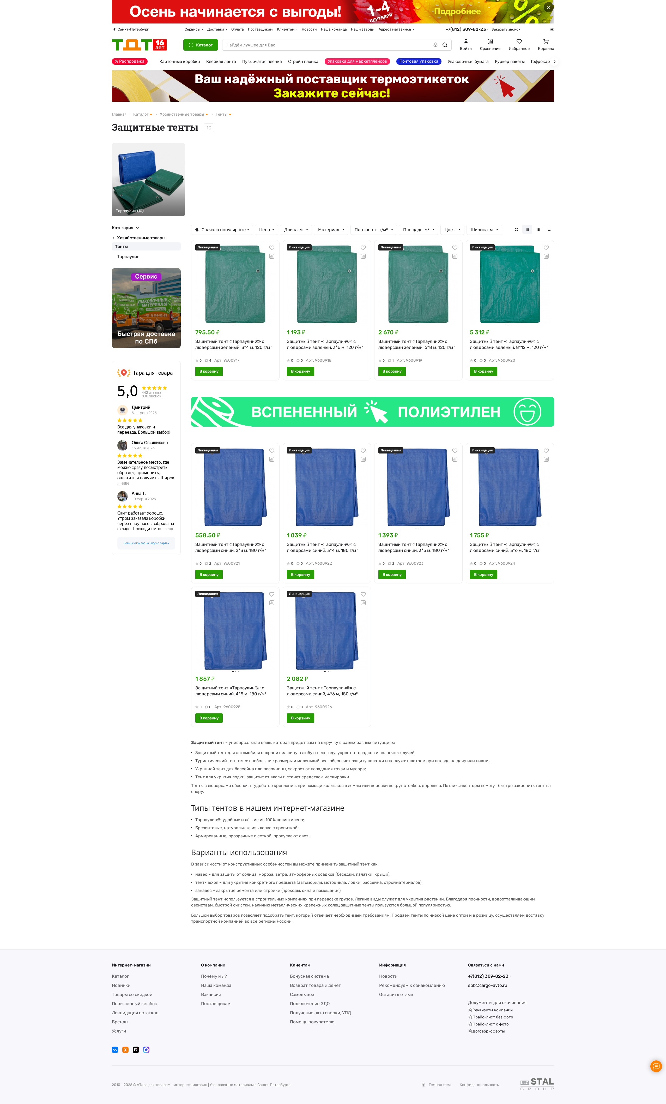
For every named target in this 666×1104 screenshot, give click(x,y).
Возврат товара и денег (315, 985)
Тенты (121, 246)
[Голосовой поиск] (435, 44)
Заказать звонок (506, 29)
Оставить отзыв (396, 994)
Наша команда (216, 985)
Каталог (120, 976)
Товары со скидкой (132, 994)
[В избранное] (271, 247)
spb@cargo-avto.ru (487, 985)
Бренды (120, 1021)
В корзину (209, 371)
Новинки (121, 985)
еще (126, 483)
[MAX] (146, 1050)
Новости (388, 976)
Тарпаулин (128, 256)
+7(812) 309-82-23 (466, 29)
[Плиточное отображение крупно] (516, 229)
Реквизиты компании (492, 1010)
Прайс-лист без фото (492, 1017)
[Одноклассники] (125, 1050)
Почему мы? (214, 976)
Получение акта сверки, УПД (320, 1012)
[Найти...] (445, 45)
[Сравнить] (271, 256)
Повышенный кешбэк (134, 1003)
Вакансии (211, 994)
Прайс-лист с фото (490, 1024)
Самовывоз (302, 994)
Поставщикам (216, 1003)
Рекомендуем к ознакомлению (412, 985)
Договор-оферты (488, 1031)
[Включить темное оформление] (552, 29)
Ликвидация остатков (135, 1012)
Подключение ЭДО (310, 1003)
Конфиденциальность (479, 1085)
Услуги (119, 1031)
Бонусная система (309, 976)
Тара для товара (153, 373)
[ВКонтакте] (115, 1050)
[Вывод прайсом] (549, 229)
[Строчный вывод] (538, 229)
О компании (213, 965)
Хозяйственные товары (141, 237)
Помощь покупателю (312, 1021)
